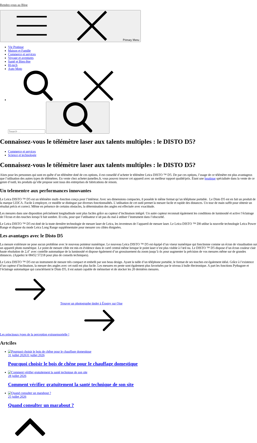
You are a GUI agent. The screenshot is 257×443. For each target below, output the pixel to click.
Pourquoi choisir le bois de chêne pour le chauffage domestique (73, 363)
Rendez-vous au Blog (14, 5)
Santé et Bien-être (19, 61)
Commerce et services (22, 54)
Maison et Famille (19, 50)
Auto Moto (15, 68)
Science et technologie (22, 155)
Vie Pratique (16, 47)
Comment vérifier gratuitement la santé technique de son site (71, 384)
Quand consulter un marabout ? (41, 405)
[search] (68, 99)
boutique (210, 178)
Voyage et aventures (21, 58)
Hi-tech (12, 65)
